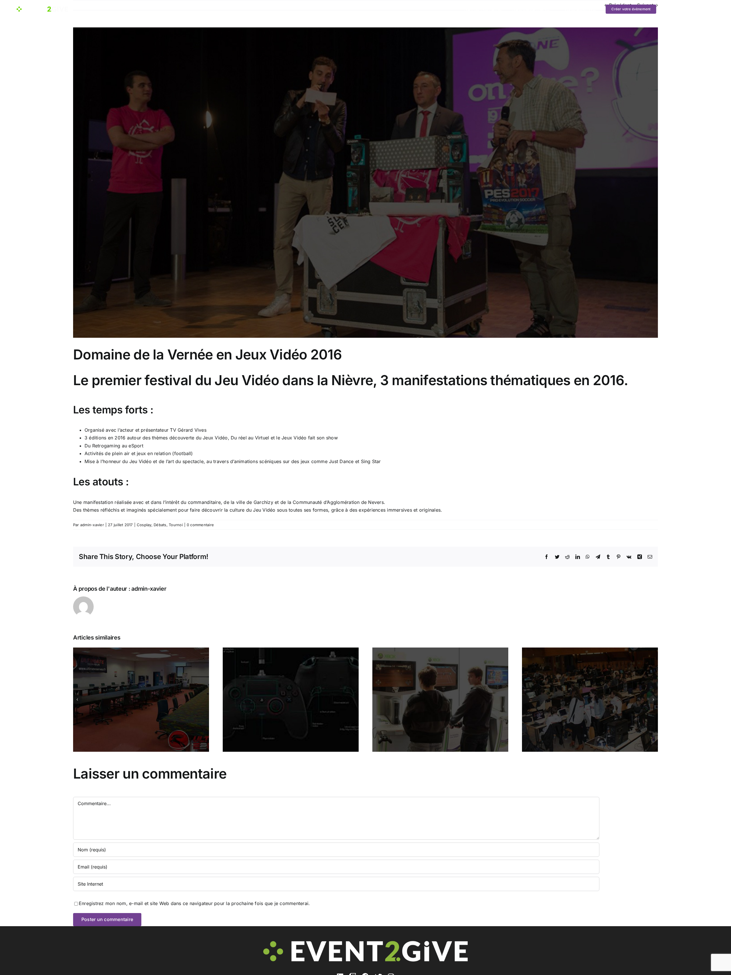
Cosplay (144, 524)
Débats (160, 524)
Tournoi (176, 524)
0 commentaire (200, 524)
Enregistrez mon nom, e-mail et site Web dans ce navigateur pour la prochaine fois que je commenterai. (194, 903)
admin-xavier (92, 524)
